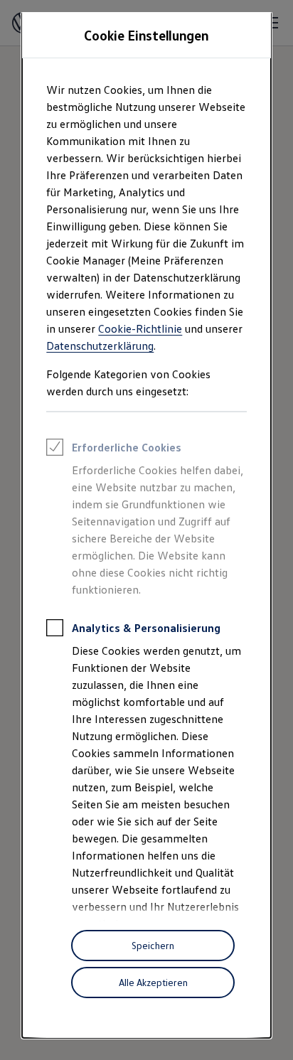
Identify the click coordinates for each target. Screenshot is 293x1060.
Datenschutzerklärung (100, 345)
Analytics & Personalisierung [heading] (146, 628)
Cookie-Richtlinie (140, 328)
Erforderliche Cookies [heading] (126, 447)
